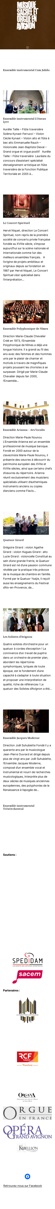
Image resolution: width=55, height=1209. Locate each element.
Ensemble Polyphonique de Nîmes (25, 328)
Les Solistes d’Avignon (17, 636)
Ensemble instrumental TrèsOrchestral (18, 807)
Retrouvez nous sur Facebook (22, 1185)
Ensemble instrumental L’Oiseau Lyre (24, 120)
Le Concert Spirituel (16, 223)
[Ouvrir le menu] (27, 47)
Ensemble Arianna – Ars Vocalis (24, 430)
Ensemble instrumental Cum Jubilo (26, 70)
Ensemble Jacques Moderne (21, 738)
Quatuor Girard (13, 540)
